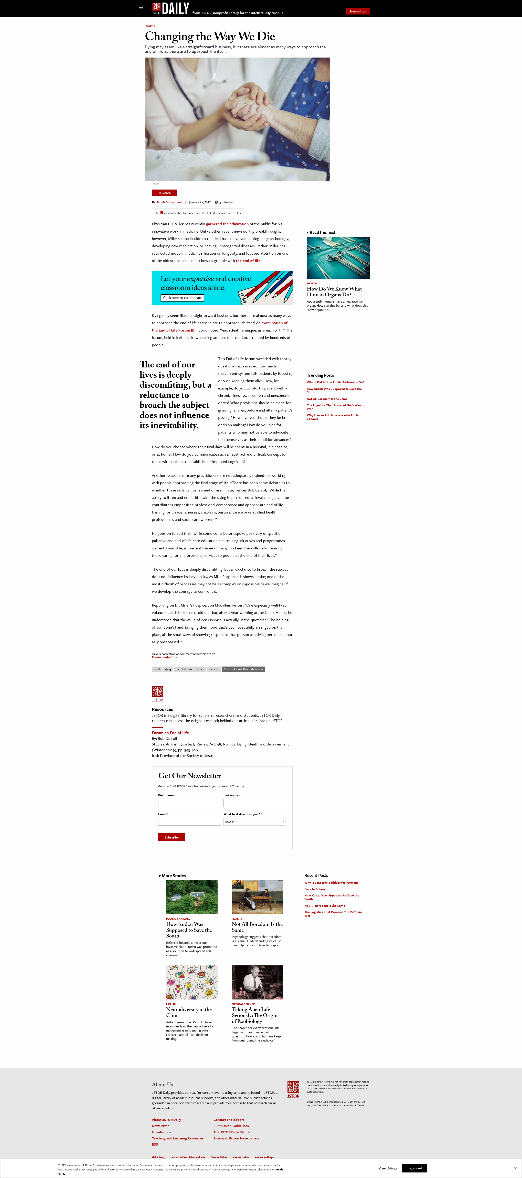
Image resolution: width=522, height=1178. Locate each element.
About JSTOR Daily (166, 1119)
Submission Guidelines (231, 1125)
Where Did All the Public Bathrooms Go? (335, 382)
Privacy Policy (218, 1157)
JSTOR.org (158, 1157)
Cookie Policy (241, 1157)
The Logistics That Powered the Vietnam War (335, 407)
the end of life (248, 260)
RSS (155, 1144)
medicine (214, 669)
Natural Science (243, 1004)
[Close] (515, 1168)
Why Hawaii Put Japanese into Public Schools (333, 417)
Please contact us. (165, 657)
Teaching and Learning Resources (178, 1138)
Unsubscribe (161, 1132)
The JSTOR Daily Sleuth (231, 1132)
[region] (261, 1168)
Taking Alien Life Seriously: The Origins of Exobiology (256, 1016)
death (157, 669)
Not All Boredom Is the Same (327, 398)
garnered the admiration (227, 223)
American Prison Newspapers (236, 1138)
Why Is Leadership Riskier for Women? (331, 882)
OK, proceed (414, 1168)
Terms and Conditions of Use (187, 1157)
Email (163, 814)
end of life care (184, 669)
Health (150, 26)
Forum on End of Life (170, 732)
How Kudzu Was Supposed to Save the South (334, 390)
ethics (200, 669)
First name (166, 795)
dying (168, 669)
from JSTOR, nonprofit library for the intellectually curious (237, 12)
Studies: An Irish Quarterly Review (243, 669)
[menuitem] (358, 11)
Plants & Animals (178, 919)
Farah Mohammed (169, 203)
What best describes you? (242, 814)
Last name (231, 795)
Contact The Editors (228, 1119)
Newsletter (358, 11)
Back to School (315, 889)
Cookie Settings (264, 1157)
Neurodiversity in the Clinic (189, 1013)
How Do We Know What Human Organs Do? (334, 292)
